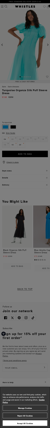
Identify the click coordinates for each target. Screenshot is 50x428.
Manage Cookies (25, 408)
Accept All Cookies (25, 423)
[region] (25, 407)
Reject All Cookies (25, 415)
